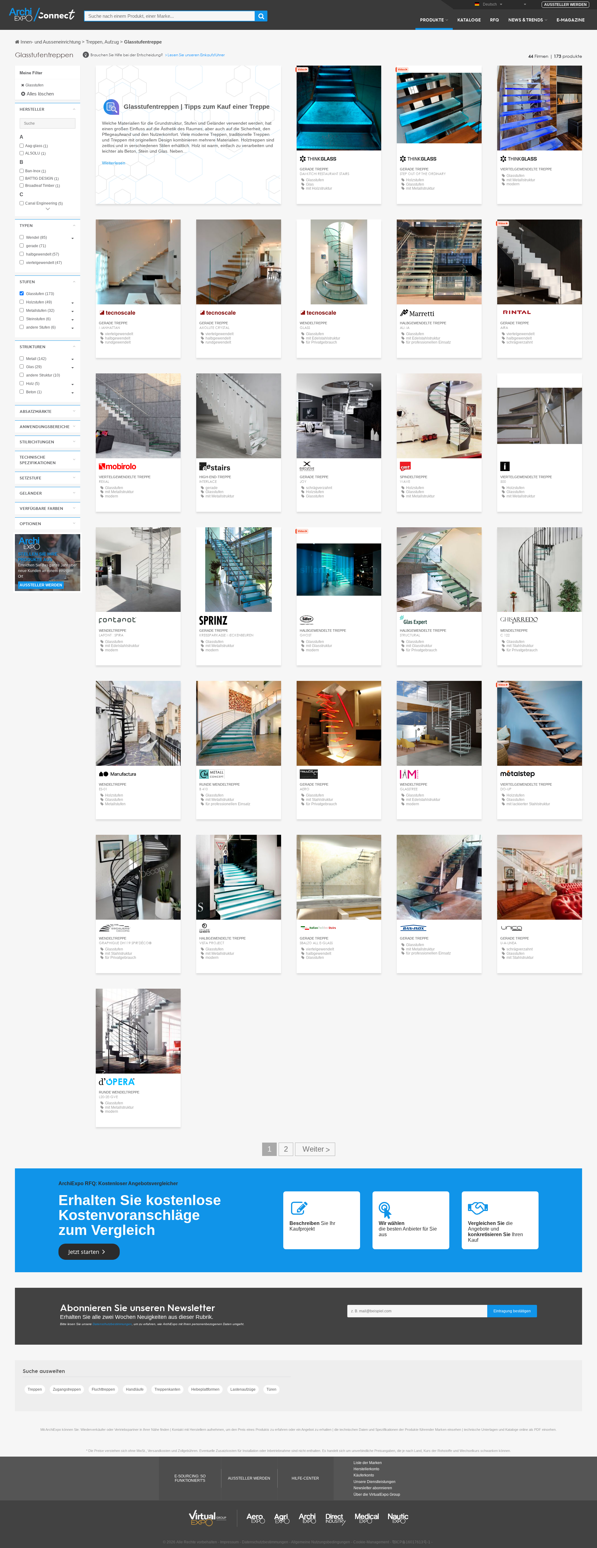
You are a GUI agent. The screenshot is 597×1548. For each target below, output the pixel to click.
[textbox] (169, 16)
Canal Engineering (44, 203)
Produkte (432, 19)
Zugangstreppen (67, 1389)
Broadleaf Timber (42, 185)
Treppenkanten (167, 1389)
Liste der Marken (368, 1463)
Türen (271, 1389)
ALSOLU (35, 153)
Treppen (35, 1389)
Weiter (315, 1149)
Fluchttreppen (103, 1389)
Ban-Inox (35, 171)
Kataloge (469, 19)
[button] (48, 109)
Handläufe (135, 1389)
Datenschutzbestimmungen (112, 1324)
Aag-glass (36, 146)
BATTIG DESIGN (42, 178)
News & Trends (525, 19)
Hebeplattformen (205, 1389)
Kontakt (439, 230)
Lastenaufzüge (243, 1389)
